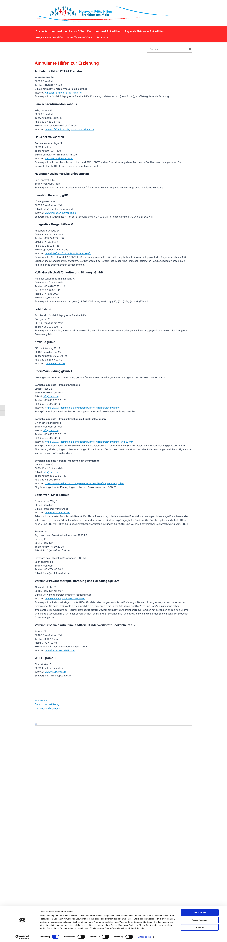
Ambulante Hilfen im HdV (59, 158)
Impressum (41, 700)
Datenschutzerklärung (47, 704)
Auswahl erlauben (200, 920)
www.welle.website (55, 672)
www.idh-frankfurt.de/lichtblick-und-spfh (68, 253)
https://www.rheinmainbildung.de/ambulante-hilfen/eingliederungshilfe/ (84, 483)
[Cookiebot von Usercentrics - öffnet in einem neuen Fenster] (22, 937)
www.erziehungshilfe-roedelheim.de (65, 598)
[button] (91, 37)
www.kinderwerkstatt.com (60, 650)
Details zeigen (144, 937)
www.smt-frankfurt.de (57, 512)
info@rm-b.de (50, 396)
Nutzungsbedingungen (47, 708)
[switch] (81, 937)
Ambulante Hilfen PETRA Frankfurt (64, 92)
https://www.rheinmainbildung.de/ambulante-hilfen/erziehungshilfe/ (82, 407)
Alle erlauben (200, 912)
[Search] (190, 49)
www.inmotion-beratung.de (60, 212)
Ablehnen (199, 927)
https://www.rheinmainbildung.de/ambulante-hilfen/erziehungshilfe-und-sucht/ (89, 441)
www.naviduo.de (55, 363)
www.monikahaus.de (82, 129)
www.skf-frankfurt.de (57, 129)
